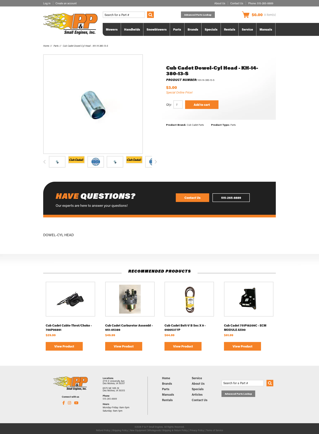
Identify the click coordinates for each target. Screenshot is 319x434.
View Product (64, 346)
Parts (55, 45)
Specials (198, 389)
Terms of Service (214, 430)
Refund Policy (103, 430)
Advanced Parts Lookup (198, 14)
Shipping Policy (120, 430)
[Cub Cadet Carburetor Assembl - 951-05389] (130, 299)
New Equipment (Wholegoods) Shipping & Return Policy (159, 430)
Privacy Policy (197, 430)
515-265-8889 (265, 3)
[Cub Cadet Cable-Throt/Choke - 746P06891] (70, 299)
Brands (167, 384)
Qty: (169, 104)
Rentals (167, 400)
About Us (219, 3)
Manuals (168, 394)
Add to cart (202, 105)
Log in (47, 3)
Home (46, 45)
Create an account (66, 3)
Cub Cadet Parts (195, 124)
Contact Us (236, 3)
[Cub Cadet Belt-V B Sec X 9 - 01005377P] (189, 299)
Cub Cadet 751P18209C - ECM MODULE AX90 (245, 327)
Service (197, 378)
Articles (197, 394)
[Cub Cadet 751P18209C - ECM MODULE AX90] (248, 299)
